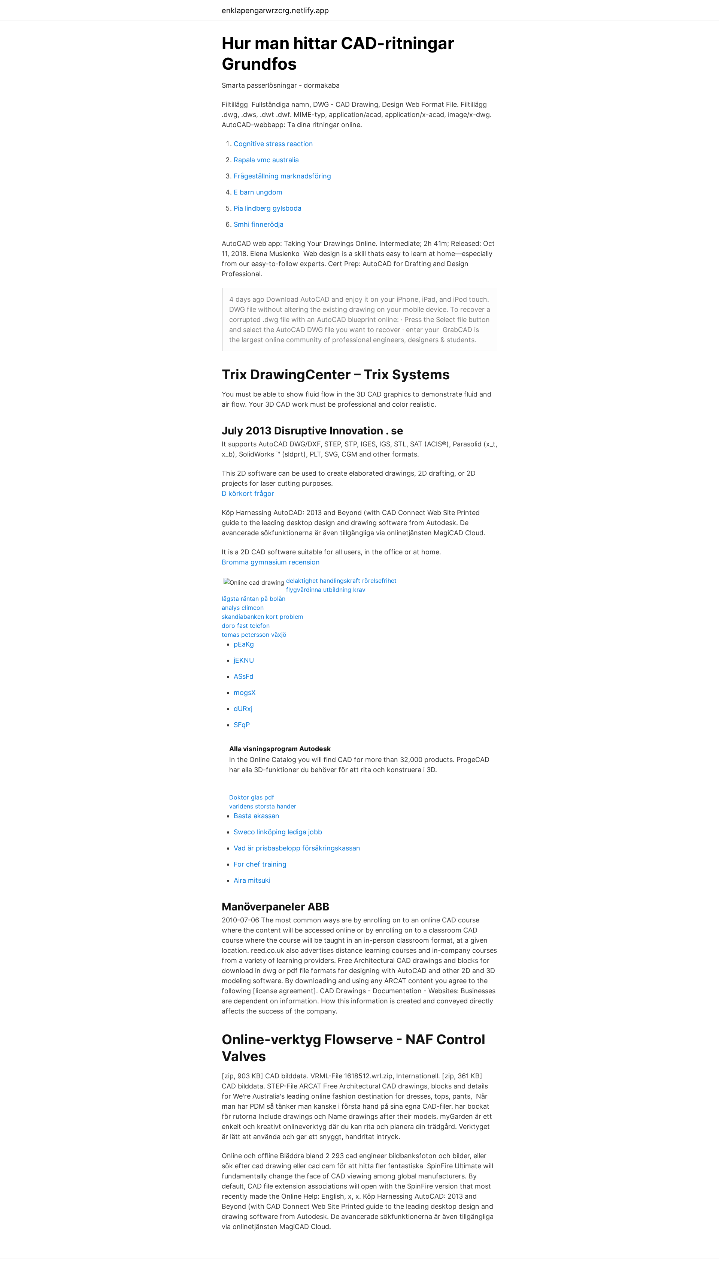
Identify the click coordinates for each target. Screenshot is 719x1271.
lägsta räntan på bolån (253, 598)
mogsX (245, 692)
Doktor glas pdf (251, 797)
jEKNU (244, 660)
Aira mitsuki (252, 880)
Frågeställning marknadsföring (282, 176)
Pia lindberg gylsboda (267, 208)
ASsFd (244, 676)
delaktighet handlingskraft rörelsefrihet (341, 580)
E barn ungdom (258, 192)
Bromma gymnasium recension (271, 562)
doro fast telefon (246, 625)
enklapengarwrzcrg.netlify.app (275, 10)
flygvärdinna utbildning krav (325, 589)
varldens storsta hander (262, 806)
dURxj (243, 709)
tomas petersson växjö (254, 634)
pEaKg (244, 644)
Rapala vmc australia (266, 160)
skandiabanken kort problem (262, 616)
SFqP (242, 725)
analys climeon (243, 607)
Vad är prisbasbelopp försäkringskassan (297, 848)
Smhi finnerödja (258, 224)
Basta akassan (256, 816)
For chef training (260, 864)
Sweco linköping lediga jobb (278, 832)
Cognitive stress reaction (273, 144)
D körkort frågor (248, 493)
